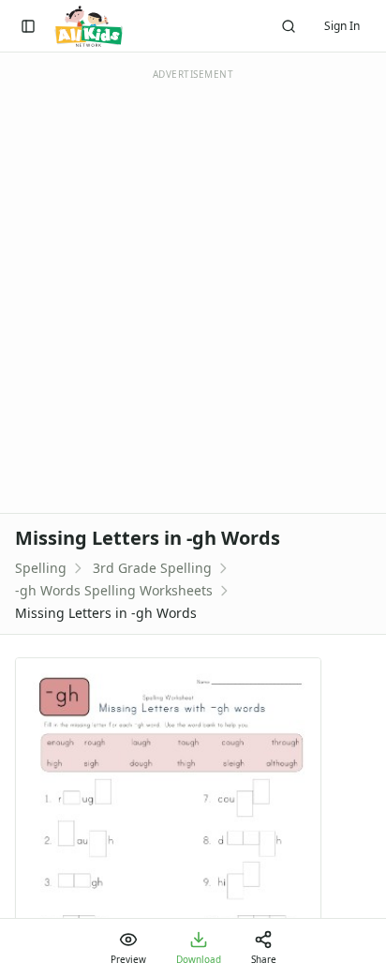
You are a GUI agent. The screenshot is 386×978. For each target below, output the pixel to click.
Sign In (342, 26)
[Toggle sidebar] (28, 26)
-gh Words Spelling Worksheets (114, 590)
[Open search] (288, 26)
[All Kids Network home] (88, 26)
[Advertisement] (193, 290)
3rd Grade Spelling (152, 568)
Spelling (41, 568)
